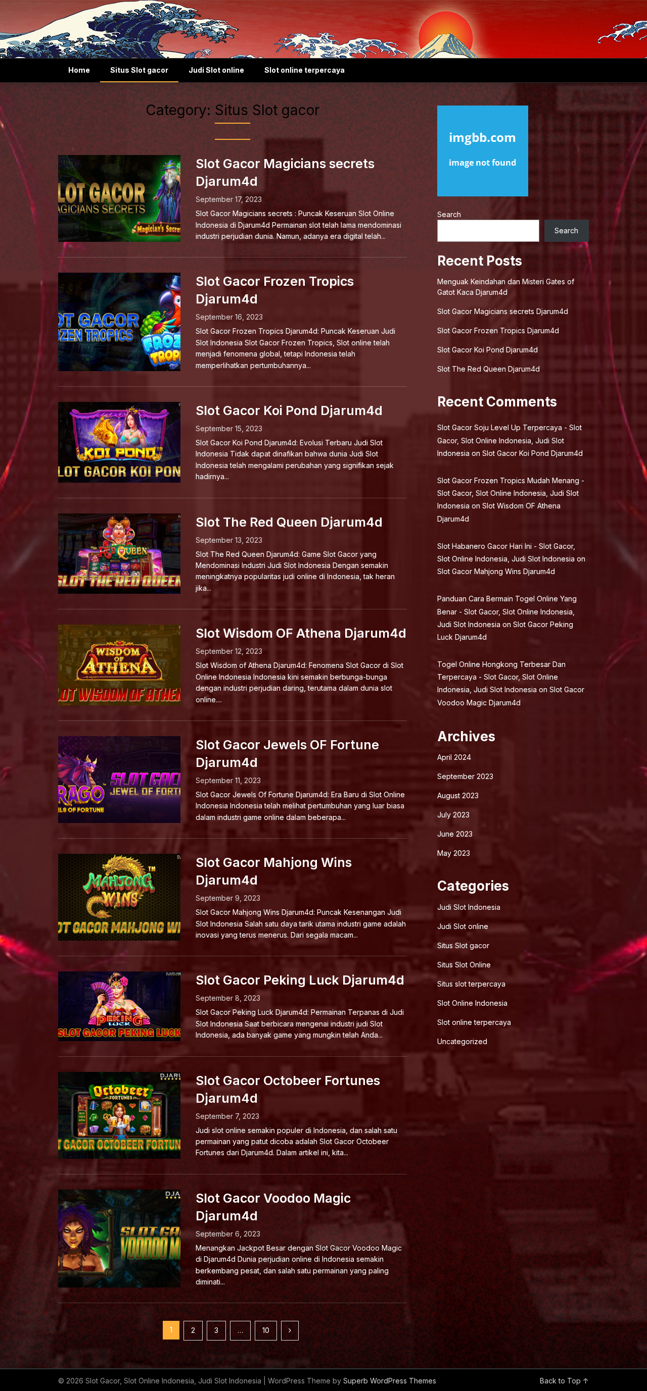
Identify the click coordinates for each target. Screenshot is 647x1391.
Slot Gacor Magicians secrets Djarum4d (502, 311)
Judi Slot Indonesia (468, 907)
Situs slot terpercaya (471, 984)
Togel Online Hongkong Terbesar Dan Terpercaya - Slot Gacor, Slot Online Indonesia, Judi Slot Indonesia (501, 677)
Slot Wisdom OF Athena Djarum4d (301, 633)
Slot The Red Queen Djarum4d (289, 522)
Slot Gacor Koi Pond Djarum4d (289, 410)
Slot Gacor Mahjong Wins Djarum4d (496, 571)
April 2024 (454, 757)
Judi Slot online (216, 70)
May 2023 (453, 853)
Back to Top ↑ (564, 1380)
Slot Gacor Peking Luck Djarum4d (300, 980)
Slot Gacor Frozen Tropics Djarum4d (498, 330)
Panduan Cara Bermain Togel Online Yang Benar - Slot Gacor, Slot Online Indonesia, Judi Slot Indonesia (507, 611)
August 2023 (458, 795)
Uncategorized (462, 1041)
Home (79, 70)
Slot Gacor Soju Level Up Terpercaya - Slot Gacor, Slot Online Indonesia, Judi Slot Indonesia (509, 440)
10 (265, 1330)
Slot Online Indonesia (472, 1003)
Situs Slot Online (464, 964)
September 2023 (465, 776)
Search (449, 214)
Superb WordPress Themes (389, 1380)
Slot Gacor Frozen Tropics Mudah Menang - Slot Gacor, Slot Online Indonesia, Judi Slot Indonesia (510, 493)
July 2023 (453, 814)
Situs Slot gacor (139, 70)
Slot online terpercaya (304, 70)
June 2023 (455, 834)
